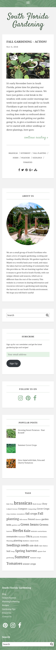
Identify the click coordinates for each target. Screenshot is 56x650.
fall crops (31, 513)
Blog (4, 594)
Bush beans (37, 504)
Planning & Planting (11, 601)
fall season (23, 519)
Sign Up (14, 363)
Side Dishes (43, 546)
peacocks (25, 157)
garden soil (16, 525)
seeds (25, 545)
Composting (32, 509)
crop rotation (11, 514)
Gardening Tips (9, 609)
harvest (9, 531)
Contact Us (6, 616)
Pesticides (43, 537)
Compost (22, 508)
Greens (43, 524)
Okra (29, 536)
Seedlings (37, 157)
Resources (6, 612)
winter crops (29, 563)
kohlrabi (34, 531)
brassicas (13, 153)
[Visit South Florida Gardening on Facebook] (35, 399)
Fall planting (39, 153)
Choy (44, 503)
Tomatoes (27, 162)
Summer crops (35, 558)
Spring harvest (26, 551)
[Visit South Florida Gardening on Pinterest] (28, 399)
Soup (13, 551)
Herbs (16, 157)
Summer (22, 556)
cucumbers (21, 514)
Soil (8, 551)
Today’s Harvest (9, 597)
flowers (38, 519)
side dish (34, 545)
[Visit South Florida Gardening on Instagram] (20, 399)
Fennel (31, 519)
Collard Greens (12, 509)
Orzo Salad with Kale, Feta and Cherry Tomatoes (31, 461)
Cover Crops (43, 508)
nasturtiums (42, 531)
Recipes (5, 605)
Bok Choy (9, 504)
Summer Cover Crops (27, 445)
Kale (27, 531)
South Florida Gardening (28, 20)
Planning (9, 541)
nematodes (12, 536)
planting (17, 540)
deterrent (25, 153)
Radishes (26, 541)
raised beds (34, 541)
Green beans (30, 524)
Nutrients (21, 537)
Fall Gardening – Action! (26, 42)
